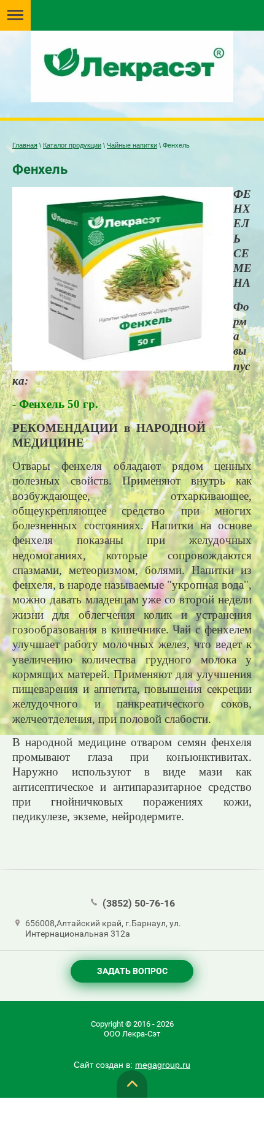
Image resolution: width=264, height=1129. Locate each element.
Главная (24, 145)
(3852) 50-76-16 (139, 903)
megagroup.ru (162, 1065)
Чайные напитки (132, 145)
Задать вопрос (132, 971)
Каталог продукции (72, 145)
